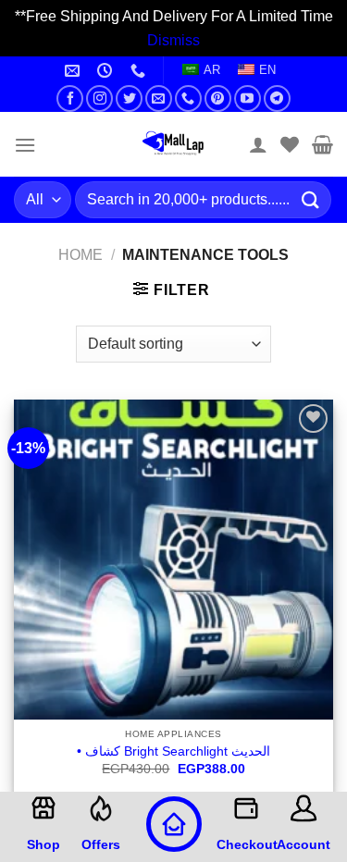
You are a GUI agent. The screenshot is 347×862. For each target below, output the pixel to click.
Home (80, 255)
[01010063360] (140, 70)
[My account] (258, 144)
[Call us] (188, 98)
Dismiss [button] (173, 40)
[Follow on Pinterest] (217, 98)
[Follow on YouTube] (247, 98)
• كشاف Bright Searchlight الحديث (173, 751)
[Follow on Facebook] (69, 98)
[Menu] (25, 144)
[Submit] (310, 200)
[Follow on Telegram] (277, 98)
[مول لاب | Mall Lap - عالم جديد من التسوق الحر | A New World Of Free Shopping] (174, 144)
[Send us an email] (158, 98)
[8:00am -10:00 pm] (107, 70)
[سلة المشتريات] (322, 144)
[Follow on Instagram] (99, 98)
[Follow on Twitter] (129, 98)
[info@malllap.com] (74, 70)
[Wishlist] (289, 144)
